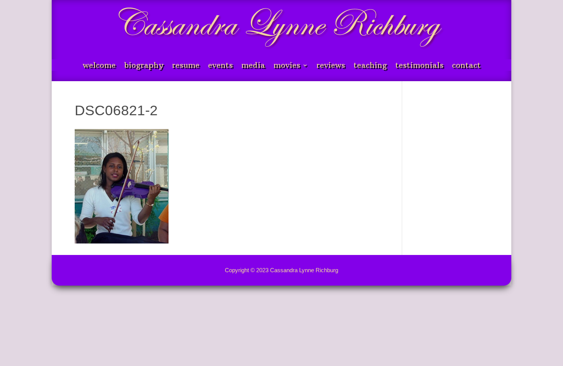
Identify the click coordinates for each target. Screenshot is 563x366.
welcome (99, 66)
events (220, 66)
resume (186, 66)
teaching (370, 66)
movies (286, 66)
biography (144, 66)
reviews (330, 66)
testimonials (419, 66)
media (253, 66)
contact (466, 66)
